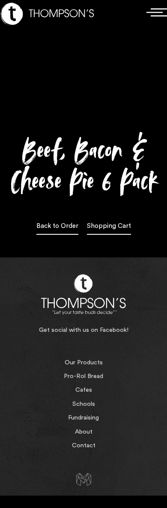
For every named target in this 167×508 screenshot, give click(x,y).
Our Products (84, 362)
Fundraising (83, 417)
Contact (83, 445)
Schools (83, 404)
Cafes (83, 390)
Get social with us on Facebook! (83, 330)
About (83, 431)
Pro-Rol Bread (83, 376)
